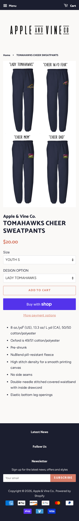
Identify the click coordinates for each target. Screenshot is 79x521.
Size (6, 252)
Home (6, 55)
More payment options (39, 315)
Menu (12, 6)
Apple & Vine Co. (43, 491)
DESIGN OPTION (15, 270)
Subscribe (63, 477)
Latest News (39, 432)
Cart (73, 6)
